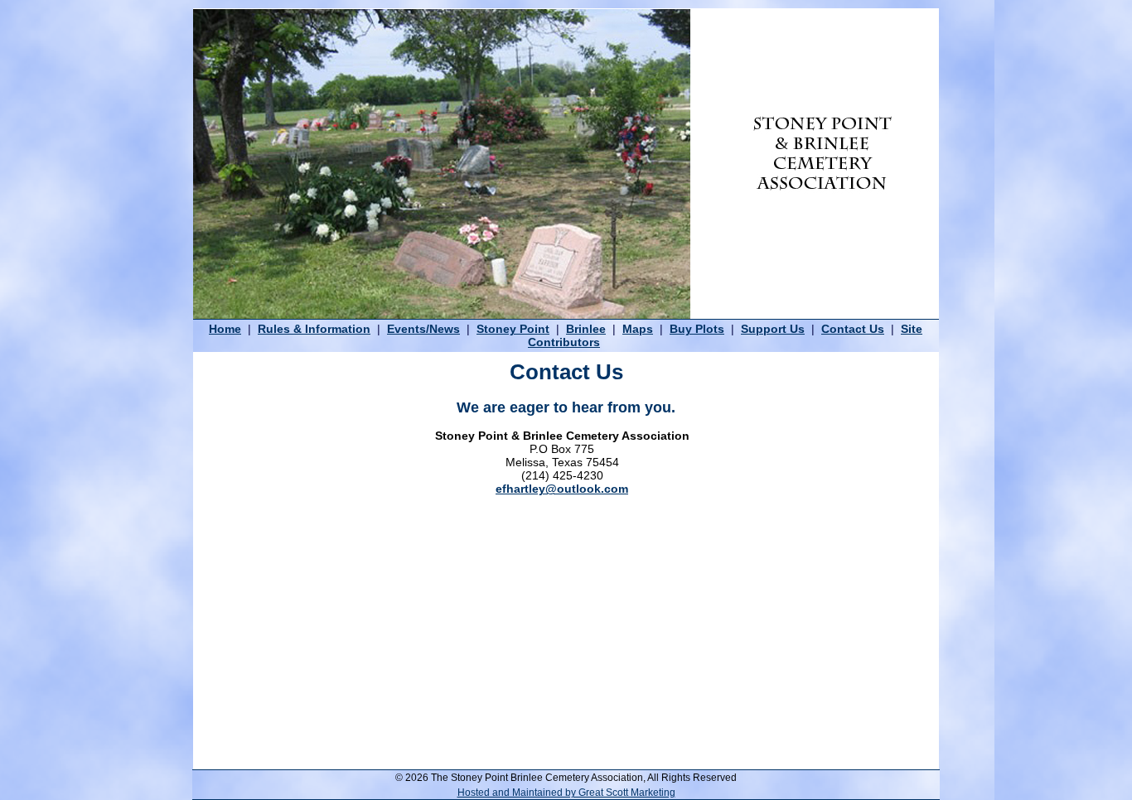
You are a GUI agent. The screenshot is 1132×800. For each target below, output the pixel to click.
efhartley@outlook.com (562, 488)
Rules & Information (314, 328)
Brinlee (586, 328)
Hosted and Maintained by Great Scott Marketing (566, 792)
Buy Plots (697, 328)
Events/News (423, 328)
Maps (637, 328)
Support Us (773, 328)
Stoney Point (513, 328)
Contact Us (852, 328)
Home (225, 328)
